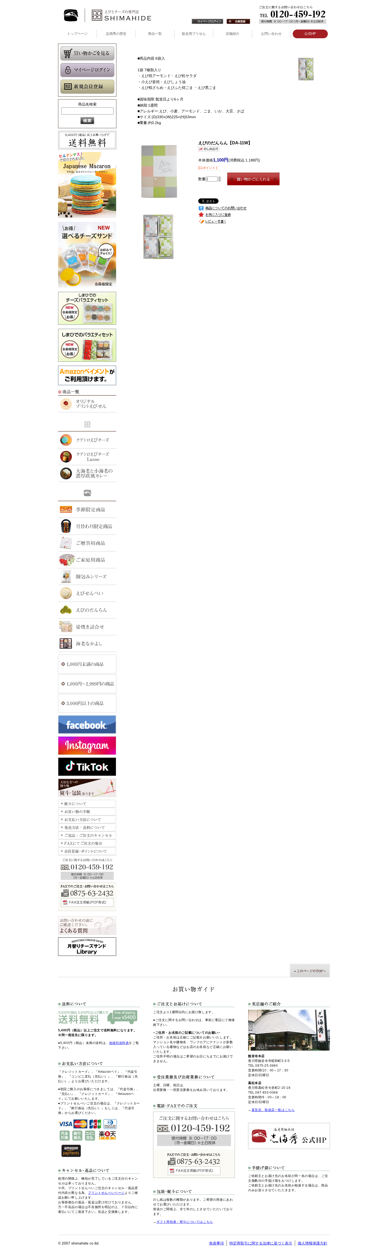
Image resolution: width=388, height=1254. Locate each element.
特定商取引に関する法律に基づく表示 (260, 1243)
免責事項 (216, 1243)
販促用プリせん (194, 34)
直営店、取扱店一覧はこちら (273, 1110)
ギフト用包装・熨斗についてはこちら (185, 1222)
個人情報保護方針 (312, 1243)
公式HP (310, 34)
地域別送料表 (119, 1043)
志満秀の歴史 (116, 34)
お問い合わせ (271, 34)
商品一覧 (155, 34)
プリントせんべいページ (106, 1193)
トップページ (77, 34)
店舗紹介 (232, 34)
